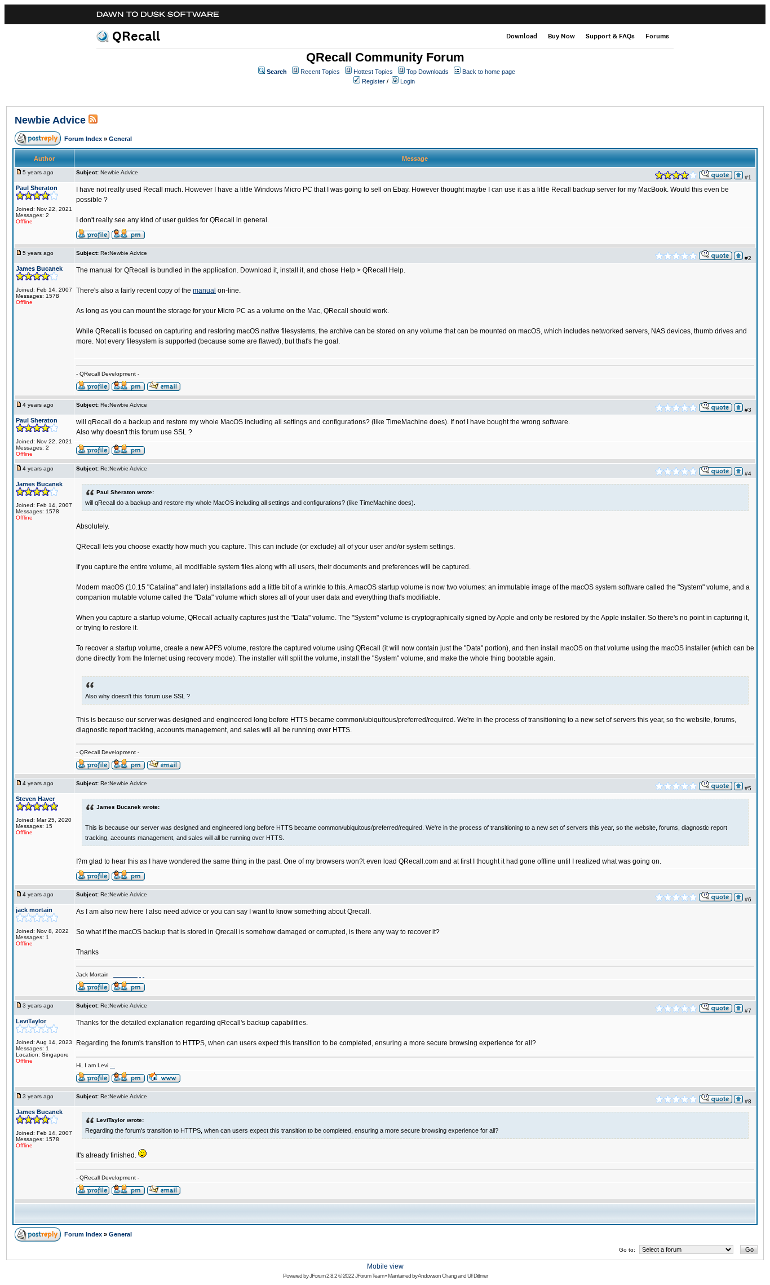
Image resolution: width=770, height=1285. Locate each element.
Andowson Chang (437, 1276)
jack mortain (34, 909)
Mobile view (385, 1266)
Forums (657, 36)
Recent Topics (320, 71)
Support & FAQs (610, 36)
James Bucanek (39, 268)
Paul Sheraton (36, 187)
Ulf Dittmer (477, 1276)
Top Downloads (427, 71)
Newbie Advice (51, 120)
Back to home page (488, 71)
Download (521, 36)
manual (204, 290)
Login (407, 81)
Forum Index (83, 138)
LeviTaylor (31, 1021)
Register (373, 81)
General (120, 138)
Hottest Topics (373, 71)
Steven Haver (35, 798)
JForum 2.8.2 (323, 1276)
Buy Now (561, 36)
